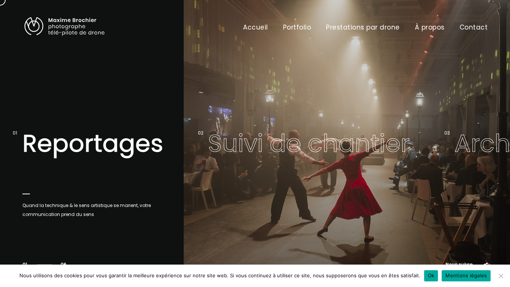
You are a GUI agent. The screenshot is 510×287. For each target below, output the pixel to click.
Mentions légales (466, 275)
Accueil (255, 27)
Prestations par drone (363, 27)
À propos (430, 27)
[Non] (500, 276)
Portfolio (297, 27)
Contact (474, 27)
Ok (431, 275)
